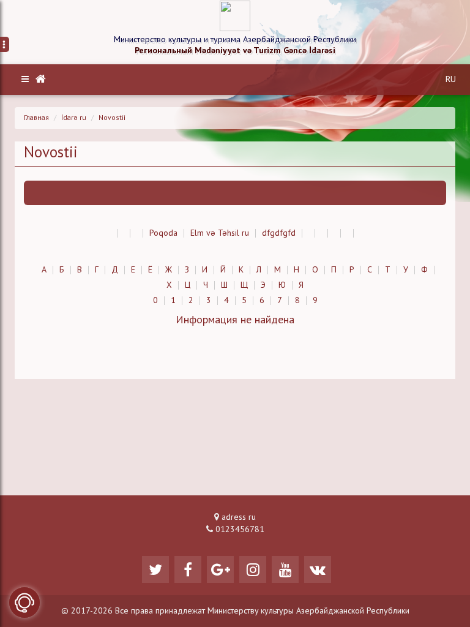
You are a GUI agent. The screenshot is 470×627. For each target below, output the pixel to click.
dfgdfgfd (279, 233)
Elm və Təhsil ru (219, 233)
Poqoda (163, 233)
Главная (36, 118)
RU (451, 79)
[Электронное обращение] (24, 602)
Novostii (112, 118)
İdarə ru (73, 118)
